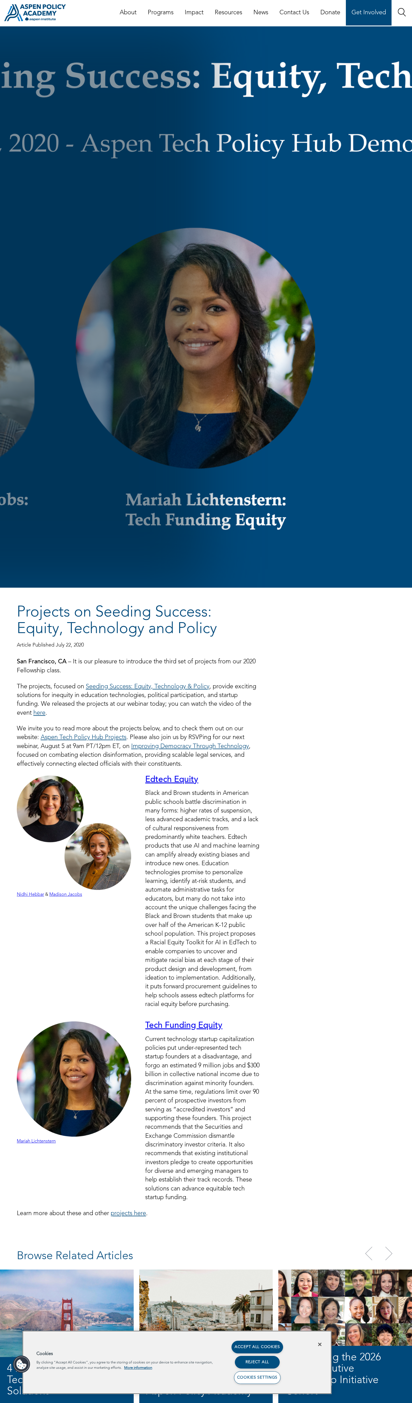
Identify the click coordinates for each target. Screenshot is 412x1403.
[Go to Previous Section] (369, 1253)
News (260, 13)
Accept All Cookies (257, 1347)
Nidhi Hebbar (30, 894)
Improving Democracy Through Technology (190, 746)
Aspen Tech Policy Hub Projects (83, 737)
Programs (160, 13)
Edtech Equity (171, 780)
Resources (228, 13)
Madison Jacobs (65, 894)
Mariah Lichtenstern (36, 1141)
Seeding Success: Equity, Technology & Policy (147, 687)
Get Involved (368, 13)
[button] (401, 12)
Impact (194, 13)
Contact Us (294, 13)
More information (138, 1368)
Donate (330, 13)
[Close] (320, 1344)
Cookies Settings (257, 1377)
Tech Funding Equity (183, 1026)
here (39, 713)
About (128, 13)
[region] (177, 1362)
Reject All (257, 1362)
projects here (128, 1213)
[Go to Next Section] (388, 1253)
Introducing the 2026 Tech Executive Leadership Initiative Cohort (333, 1375)
